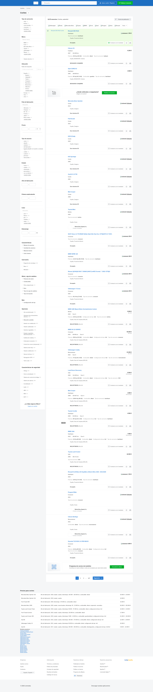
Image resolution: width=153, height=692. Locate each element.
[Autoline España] (25, 3)
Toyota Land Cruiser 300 (27, 616)
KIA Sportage (72, 156)
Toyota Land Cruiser (74, 452)
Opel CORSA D (72, 68)
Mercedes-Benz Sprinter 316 (28, 594)
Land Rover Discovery (75, 370)
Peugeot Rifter (72, 492)
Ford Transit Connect (26, 612)
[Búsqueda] (43, 3)
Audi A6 (23, 619)
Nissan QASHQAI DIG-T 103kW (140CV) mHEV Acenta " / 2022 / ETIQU (89, 271)
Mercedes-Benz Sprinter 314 (28, 598)
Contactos (22, 669)
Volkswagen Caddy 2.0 (27, 623)
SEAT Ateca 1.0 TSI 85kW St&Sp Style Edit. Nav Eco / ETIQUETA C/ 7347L (90, 234)
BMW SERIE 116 (73, 254)
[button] (126, 42)
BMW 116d (71, 431)
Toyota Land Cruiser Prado (28, 609)
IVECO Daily (71, 136)
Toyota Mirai (71, 209)
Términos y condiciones (53, 664)
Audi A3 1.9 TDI (72, 174)
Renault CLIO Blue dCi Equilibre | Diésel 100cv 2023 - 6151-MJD (87, 472)
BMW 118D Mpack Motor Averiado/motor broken (82, 309)
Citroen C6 (71, 48)
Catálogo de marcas (52, 674)
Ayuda (22, 666)
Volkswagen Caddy (74, 350)
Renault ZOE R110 (73, 31)
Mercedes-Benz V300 (26, 605)
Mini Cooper (71, 192)
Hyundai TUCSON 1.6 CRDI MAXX (78, 541)
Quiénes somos (24, 664)
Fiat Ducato (71, 118)
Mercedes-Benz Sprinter (75, 101)
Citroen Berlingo (73, 516)
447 (89, 578)
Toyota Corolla (72, 411)
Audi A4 (23, 627)
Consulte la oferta (117, 567)
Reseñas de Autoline (52, 672)
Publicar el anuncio (109, 92)
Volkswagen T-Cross (74, 288)
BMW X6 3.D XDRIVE (74, 329)
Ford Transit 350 (25, 601)
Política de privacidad (52, 666)
